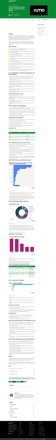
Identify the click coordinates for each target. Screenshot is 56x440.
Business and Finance (41, 428)
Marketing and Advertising (42, 434)
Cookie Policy (20, 427)
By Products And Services (40, 31)
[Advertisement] (22, 27)
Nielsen (11, 388)
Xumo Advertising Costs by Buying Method (41, 29)
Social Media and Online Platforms (42, 435)
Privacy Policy (20, 428)
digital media (20, 310)
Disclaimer (20, 426)
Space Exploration (41, 426)
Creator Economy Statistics (32, 428)
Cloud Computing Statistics (32, 425)
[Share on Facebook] (24, 381)
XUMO (14, 35)
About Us (20, 424)
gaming (18, 120)
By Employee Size (40, 32)
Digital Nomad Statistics (31, 434)
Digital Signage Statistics (31, 435)
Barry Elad (12, 15)
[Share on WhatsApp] (26, 381)
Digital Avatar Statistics (31, 433)
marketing (24, 310)
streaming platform (19, 35)
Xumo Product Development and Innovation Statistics (41, 35)
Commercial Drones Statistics (32, 427)
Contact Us (20, 425)
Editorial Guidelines (21, 434)
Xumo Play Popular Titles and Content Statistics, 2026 (42, 34)
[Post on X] (22, 381)
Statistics (40, 424)
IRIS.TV (16, 351)
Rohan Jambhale (18, 15)
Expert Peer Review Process (22, 433)
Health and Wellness (41, 427)
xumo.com (14, 144)
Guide (39, 425)
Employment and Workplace (42, 433)
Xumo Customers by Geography (41, 30)
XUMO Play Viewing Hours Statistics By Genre (42, 25)
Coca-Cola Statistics (31, 426)
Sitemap (19, 435)
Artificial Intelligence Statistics (32, 424)
